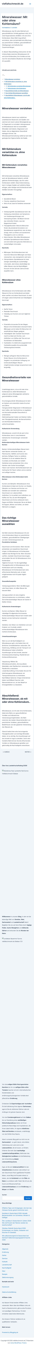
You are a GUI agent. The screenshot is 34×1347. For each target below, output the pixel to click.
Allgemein (5, 1249)
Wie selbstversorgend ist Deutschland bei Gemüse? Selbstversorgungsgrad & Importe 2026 (16, 1238)
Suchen (4, 1195)
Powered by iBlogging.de (10, 1332)
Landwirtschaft (7, 1265)
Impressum (5, 1287)
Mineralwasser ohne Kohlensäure (17, 88)
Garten (4, 1255)
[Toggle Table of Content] (3, 75)
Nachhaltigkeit (6, 1268)
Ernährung (5, 1252)
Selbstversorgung (7, 1277)
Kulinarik (4, 1262)
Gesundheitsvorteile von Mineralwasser (17, 90)
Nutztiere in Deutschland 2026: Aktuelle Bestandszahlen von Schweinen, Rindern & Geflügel (16, 1215)
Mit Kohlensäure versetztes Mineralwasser (19, 86)
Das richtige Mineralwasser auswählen (16, 93)
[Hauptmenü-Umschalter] (30, 4)
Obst (3, 1271)
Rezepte (4, 1274)
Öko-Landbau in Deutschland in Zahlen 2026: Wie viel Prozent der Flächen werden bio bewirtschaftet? (16, 1223)
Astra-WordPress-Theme (18, 1343)
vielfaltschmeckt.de (12, 3)
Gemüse (4, 1258)
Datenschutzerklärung (9, 1292)
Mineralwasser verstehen (12, 79)
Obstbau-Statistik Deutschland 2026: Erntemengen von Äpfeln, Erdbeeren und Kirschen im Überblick (15, 1230)
